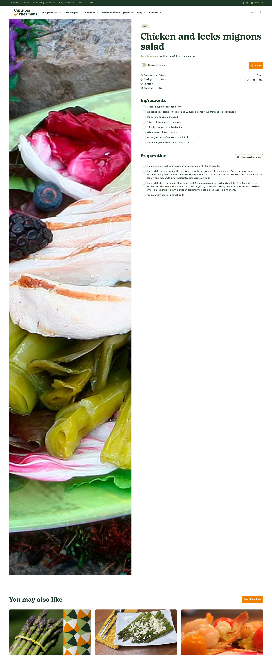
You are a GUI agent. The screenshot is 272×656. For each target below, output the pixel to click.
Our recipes (71, 12)
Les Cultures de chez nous (183, 56)
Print (258, 65)
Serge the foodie (66, 3)
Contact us (155, 12)
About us (90, 12)
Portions (148, 83)
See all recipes (252, 599)
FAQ (91, 3)
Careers (81, 3)
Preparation (150, 75)
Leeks (144, 26)
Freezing (148, 88)
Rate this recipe (150, 56)
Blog (139, 12)
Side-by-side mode (251, 157)
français (259, 3)
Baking (148, 79)
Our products (50, 12)
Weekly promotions (20, 3)
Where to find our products (118, 12)
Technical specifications (44, 3)
